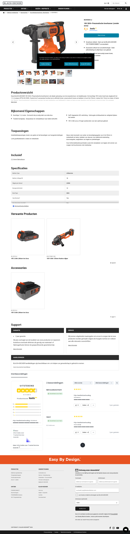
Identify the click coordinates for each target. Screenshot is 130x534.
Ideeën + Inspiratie (42, 9)
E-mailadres (78, 486)
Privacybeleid (114, 514)
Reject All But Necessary (71, 64)
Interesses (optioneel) (81, 499)
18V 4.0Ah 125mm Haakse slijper (57, 258)
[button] (110, 528)
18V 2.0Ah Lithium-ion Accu (20, 258)
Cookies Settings (45, 64)
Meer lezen (14, 102)
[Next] (76, 42)
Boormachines (24, 12)
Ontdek (23, 9)
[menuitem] (8, 8)
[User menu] (126, 8)
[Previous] (13, 42)
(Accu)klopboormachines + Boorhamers (39, 12)
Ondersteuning (64, 9)
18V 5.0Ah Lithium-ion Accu (20, 312)
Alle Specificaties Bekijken (22, 206)
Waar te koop (101, 35)
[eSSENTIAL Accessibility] (107, 3)
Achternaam (101, 478)
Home (4, 13)
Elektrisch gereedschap (12, 12)
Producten (8, 9)
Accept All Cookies (85, 64)
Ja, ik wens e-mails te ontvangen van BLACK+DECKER (93, 495)
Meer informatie (17, 349)
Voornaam (78, 478)
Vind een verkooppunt (109, 8)
